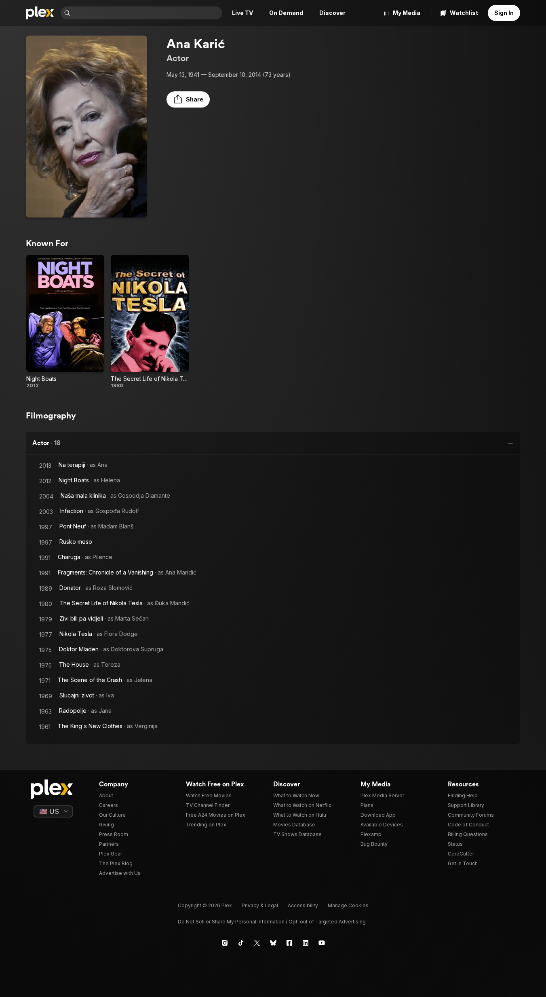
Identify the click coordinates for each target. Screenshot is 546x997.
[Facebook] (289, 943)
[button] (188, 99)
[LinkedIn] (305, 943)
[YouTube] (322, 943)
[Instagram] (225, 943)
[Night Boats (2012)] (65, 322)
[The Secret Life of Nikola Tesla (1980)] (150, 322)
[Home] (40, 13)
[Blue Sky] (273, 943)
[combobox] (147, 12)
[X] (257, 943)
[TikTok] (241, 943)
